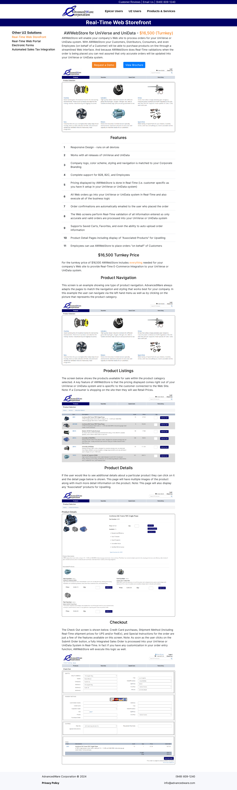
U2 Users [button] (135, 11)
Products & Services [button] (161, 11)
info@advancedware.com (179, 783)
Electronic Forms (23, 45)
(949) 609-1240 (165, 2)
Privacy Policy (50, 783)
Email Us (148, 2)
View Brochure (134, 65)
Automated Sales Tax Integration (33, 49)
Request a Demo (104, 65)
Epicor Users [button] (114, 11)
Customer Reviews (129, 2)
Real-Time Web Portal (26, 41)
